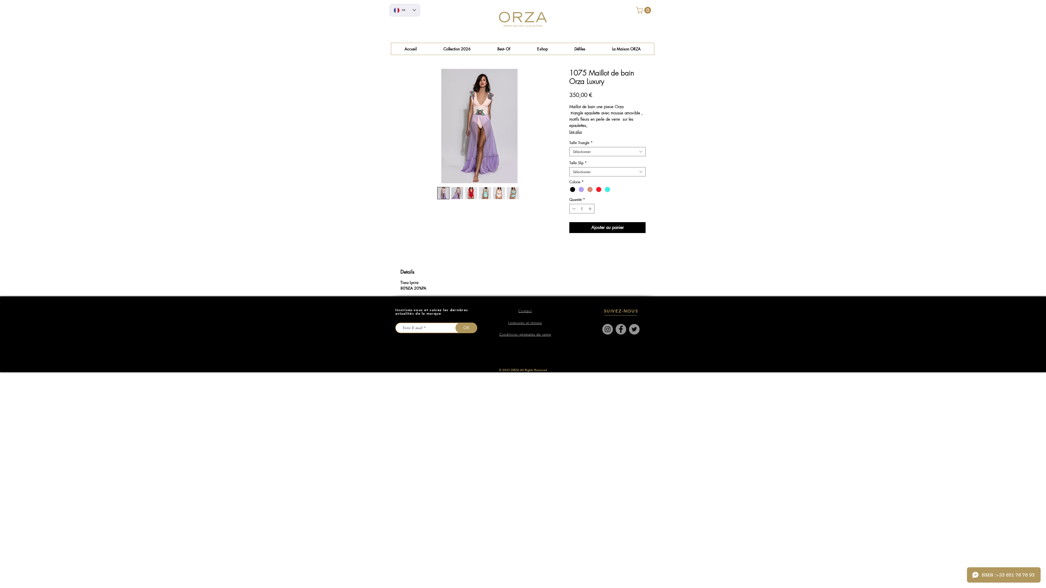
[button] (504, 49)
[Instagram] (607, 329)
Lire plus (575, 131)
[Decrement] (573, 208)
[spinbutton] (582, 208)
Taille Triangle (581, 142)
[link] (644, 10)
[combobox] (607, 151)
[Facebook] (621, 329)
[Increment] (590, 208)
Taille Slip (578, 163)
